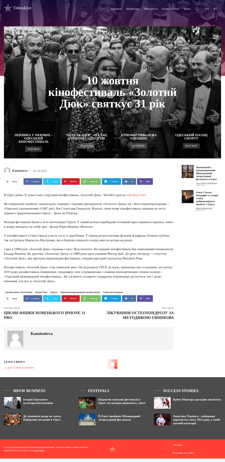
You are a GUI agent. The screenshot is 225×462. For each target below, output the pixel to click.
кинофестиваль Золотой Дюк (18, 292)
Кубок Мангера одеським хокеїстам (197, 399)
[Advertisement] (203, 267)
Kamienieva (20, 170)
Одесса (54, 292)
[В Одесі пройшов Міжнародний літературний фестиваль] (87, 419)
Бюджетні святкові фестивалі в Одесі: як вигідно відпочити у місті (121, 401)
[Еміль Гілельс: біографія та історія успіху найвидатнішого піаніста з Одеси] (188, 196)
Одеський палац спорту (191, 136)
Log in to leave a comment (20, 367)
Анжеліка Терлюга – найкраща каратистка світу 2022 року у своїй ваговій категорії (196, 419)
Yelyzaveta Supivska (206, 183)
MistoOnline (39, 450)
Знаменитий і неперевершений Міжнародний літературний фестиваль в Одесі (206, 173)
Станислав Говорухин (113, 292)
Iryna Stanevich (204, 209)
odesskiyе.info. (137, 195)
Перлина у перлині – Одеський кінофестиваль (33, 138)
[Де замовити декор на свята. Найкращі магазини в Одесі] (12, 419)
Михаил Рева (41, 292)
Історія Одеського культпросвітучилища (38, 401)
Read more (33, 149)
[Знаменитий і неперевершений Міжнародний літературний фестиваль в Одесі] (188, 171)
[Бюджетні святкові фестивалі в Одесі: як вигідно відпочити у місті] (87, 403)
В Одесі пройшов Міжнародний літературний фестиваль (119, 417)
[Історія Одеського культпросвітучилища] (12, 403)
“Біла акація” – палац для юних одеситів (86, 136)
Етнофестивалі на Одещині (138, 136)
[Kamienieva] (8, 170)
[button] (197, 8)
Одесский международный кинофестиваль (80, 292)
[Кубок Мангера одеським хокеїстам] (162, 403)
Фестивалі (112, 68)
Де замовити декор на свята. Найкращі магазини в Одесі (42, 417)
